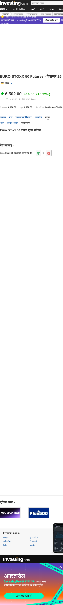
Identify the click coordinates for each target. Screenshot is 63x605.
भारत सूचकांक (18, 14)
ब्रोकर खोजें (6, 502)
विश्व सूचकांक (46, 14)
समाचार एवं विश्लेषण (23, 117)
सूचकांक (6, 14)
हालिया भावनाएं (12, 123)
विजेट (5, 545)
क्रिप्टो (32, 9)
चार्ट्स (42, 9)
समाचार (51, 9)
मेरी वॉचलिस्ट (20, 9)
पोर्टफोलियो (7, 541)
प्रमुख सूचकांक (32, 14)
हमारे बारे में (34, 538)
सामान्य (3, 117)
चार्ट (10, 117)
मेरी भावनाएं (6, 145)
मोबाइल (6, 538)
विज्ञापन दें (33, 541)
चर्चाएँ (2, 123)
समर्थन (32, 545)
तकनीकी (38, 117)
